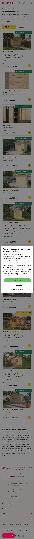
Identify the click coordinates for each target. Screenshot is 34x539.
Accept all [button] (17, 280)
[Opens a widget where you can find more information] (8, 535)
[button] (17, 289)
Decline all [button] (18, 285)
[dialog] (17, 269)
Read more (13, 276)
